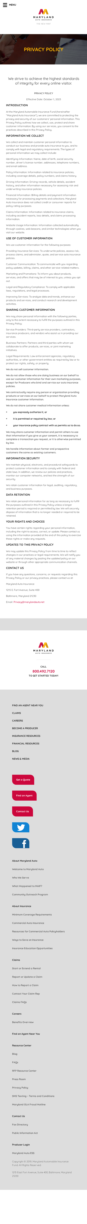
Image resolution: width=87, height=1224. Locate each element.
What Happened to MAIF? (27, 886)
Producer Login (21, 1144)
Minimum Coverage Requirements (32, 914)
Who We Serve (20, 877)
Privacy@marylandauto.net (29, 601)
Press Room (19, 1079)
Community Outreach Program (30, 894)
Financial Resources (25, 743)
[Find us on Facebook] (20, 843)
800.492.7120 (44, 671)
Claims (16, 712)
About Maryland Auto (24, 860)
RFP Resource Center (24, 1070)
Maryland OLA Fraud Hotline (29, 1104)
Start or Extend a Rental (26, 968)
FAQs (15, 1062)
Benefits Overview (23, 1022)
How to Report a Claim (25, 985)
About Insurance (21, 906)
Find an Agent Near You (27, 705)
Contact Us (22, 811)
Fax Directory (20, 1124)
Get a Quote (23, 779)
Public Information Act (25, 1132)
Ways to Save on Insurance (28, 939)
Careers (17, 720)
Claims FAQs (19, 1002)
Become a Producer (25, 728)
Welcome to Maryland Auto (28, 869)
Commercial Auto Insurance (28, 922)
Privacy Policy (20, 1087)
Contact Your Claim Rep (26, 993)
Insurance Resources (26, 735)
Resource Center (21, 1045)
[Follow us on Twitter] (20, 827)
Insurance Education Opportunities (32, 948)
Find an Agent (24, 795)
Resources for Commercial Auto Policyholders (38, 931)
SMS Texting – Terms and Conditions (33, 1096)
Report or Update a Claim (27, 976)
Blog (15, 751)
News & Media (21, 758)
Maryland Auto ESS (23, 1153)
